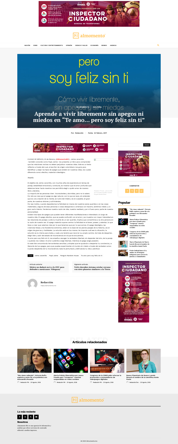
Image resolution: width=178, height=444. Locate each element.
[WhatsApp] (141, 191)
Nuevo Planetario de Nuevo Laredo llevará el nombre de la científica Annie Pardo (139, 244)
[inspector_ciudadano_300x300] (133, 176)
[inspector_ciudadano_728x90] (70, 152)
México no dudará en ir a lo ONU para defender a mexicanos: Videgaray (47, 268)
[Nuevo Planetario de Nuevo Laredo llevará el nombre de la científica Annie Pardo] (123, 244)
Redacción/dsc (134, 382)
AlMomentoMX (62, 159)
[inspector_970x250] (89, 14)
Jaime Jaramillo (41, 255)
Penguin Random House (69, 255)
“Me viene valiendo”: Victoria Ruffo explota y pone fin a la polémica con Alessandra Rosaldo (140, 212)
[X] (132, 191)
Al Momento (82, 107)
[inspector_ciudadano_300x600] (133, 322)
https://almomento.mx (48, 285)
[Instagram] (25, 417)
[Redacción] (32, 284)
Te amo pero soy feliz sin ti (91, 255)
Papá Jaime (53, 255)
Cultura (97, 107)
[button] (145, 45)
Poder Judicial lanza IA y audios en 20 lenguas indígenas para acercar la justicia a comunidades (138, 253)
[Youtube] (36, 417)
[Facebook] (127, 191)
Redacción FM (24, 382)
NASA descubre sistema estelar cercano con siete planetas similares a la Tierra (92, 268)
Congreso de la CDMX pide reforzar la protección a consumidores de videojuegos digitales (139, 235)
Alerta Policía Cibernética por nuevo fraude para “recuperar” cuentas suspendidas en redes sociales (139, 223)
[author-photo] (18, 382)
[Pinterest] (137, 191)
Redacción (79, 133)
